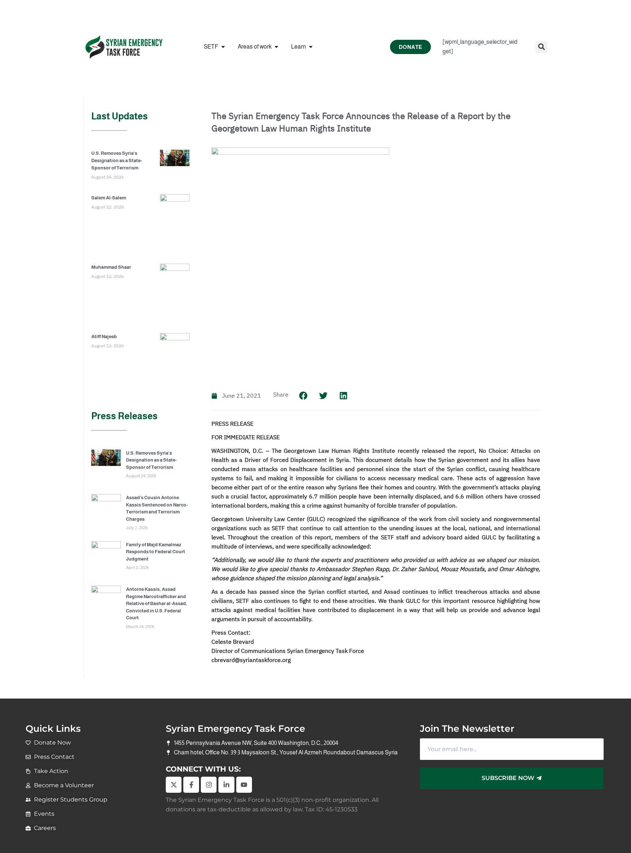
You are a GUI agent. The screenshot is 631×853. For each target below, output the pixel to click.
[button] (541, 47)
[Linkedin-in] (226, 784)
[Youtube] (244, 784)
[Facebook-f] (191, 784)
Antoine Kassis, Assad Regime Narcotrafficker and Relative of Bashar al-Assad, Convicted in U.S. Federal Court (156, 603)
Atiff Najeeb (104, 336)
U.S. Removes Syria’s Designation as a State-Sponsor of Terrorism (116, 160)
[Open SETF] (223, 46)
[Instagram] (209, 784)
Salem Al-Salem (108, 197)
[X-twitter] (173, 784)
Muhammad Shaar (111, 267)
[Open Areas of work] (276, 46)
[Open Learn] (311, 46)
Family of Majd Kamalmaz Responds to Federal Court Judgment (155, 552)
